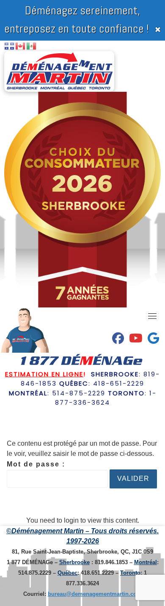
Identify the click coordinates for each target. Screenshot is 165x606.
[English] (20, 45)
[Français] (9, 45)
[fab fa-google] (153, 340)
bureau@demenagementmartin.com (95, 594)
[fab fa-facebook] (118, 340)
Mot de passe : (36, 464)
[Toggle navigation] (152, 315)
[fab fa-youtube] (136, 340)
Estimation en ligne (44, 374)
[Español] (31, 45)
